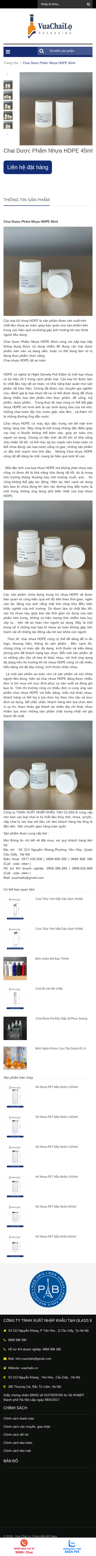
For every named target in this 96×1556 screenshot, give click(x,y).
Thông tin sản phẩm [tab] (26, 199)
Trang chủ (10, 63)
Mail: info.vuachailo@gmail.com (29, 1358)
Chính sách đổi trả (15, 1434)
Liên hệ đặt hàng (27, 167)
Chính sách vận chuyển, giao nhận (26, 1426)
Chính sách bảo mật (17, 1450)
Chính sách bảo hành (17, 1443)
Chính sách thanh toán (18, 1418)
